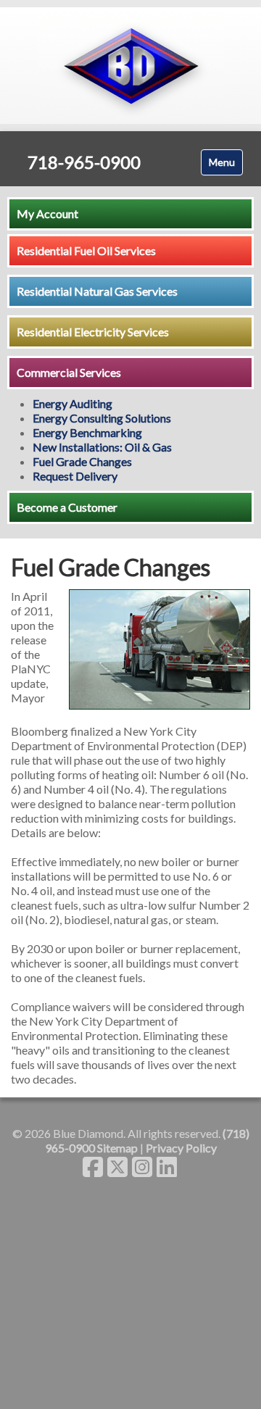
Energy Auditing (72, 403)
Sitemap (117, 1148)
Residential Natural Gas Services (97, 291)
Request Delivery (75, 476)
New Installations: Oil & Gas (102, 447)
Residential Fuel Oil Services (86, 250)
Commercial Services (69, 372)
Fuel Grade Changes (82, 461)
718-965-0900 (84, 162)
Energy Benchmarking (87, 432)
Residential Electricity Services (93, 331)
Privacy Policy (181, 1148)
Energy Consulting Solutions (102, 418)
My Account (47, 213)
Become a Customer (67, 507)
